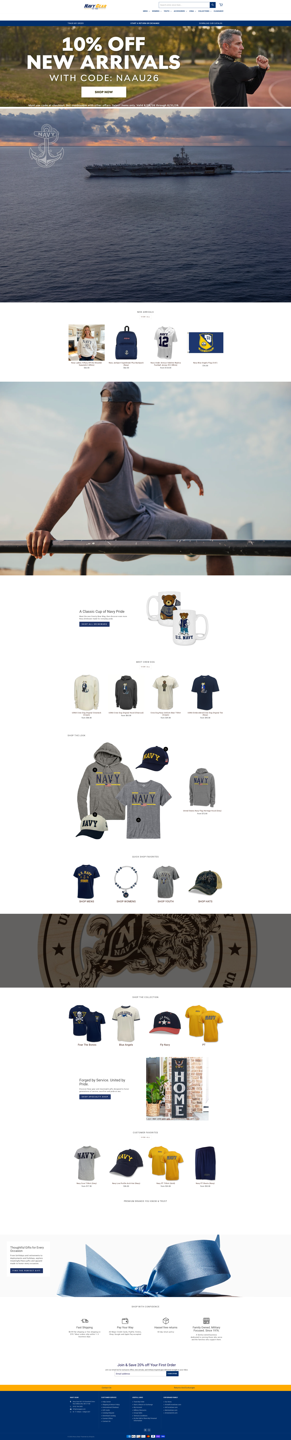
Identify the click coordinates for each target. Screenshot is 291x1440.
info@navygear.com (79, 1409)
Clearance (218, 11)
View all (145, 317)
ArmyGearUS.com (171, 1413)
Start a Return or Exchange (143, 1404)
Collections (204, 11)
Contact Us (106, 1388)
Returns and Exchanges (184, 1388)
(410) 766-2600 (78, 1406)
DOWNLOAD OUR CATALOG (210, 23)
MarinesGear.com (171, 1410)
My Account (138, 1407)
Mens (145, 11)
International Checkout (111, 1407)
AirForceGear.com (171, 1407)
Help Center (107, 1402)
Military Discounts (140, 1410)
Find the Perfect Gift (27, 1270)
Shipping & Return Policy (111, 1404)
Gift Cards (106, 1410)
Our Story (168, 1402)
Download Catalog (109, 1416)
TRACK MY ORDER (76, 23)
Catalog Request (108, 1413)
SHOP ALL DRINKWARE (94, 624)
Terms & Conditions (140, 1416)
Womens (156, 11)
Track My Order (139, 1402)
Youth (167, 11)
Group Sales (138, 1413)
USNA (191, 11)
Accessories (179, 11)
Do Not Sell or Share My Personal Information (145, 1419)
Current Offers (108, 1418)
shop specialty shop (95, 1097)
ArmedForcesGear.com (173, 1404)
